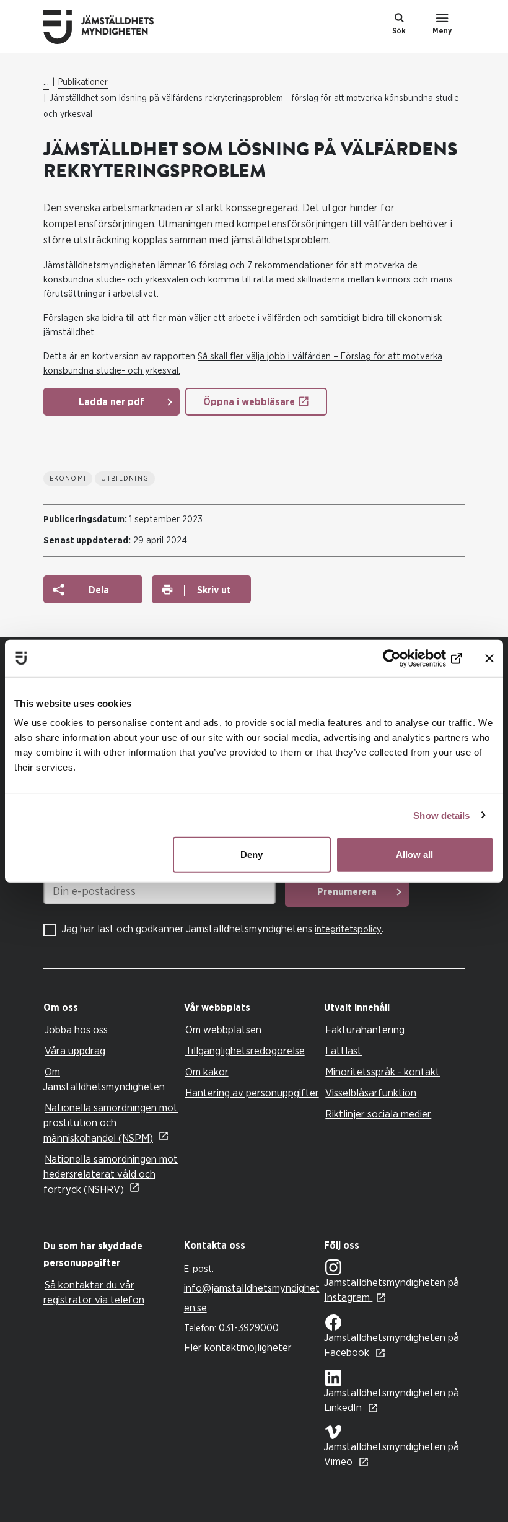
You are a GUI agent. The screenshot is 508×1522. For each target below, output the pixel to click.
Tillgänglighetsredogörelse (245, 1051)
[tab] (110, 1008)
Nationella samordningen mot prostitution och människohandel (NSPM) (110, 1123)
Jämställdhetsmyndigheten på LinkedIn (391, 1400)
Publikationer (83, 82)
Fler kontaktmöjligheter (238, 1347)
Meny (442, 31)
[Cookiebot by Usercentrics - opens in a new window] (408, 658)
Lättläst (343, 1051)
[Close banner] (489, 658)
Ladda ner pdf (111, 402)
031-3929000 (249, 1328)
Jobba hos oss (76, 1030)
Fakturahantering (365, 1030)
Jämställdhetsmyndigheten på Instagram (391, 1290)
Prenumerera (347, 892)
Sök (399, 31)
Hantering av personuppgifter (252, 1093)
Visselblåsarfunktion (370, 1093)
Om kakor (207, 1072)
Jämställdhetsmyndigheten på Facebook (391, 1345)
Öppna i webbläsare (249, 402)
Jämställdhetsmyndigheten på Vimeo (391, 1454)
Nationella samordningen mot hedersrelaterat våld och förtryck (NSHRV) (110, 1174)
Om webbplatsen (223, 1030)
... (46, 82)
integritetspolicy (348, 929)
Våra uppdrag (75, 1051)
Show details (441, 815)
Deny (251, 854)
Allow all (414, 854)
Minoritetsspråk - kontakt (382, 1072)
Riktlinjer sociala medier (378, 1114)
